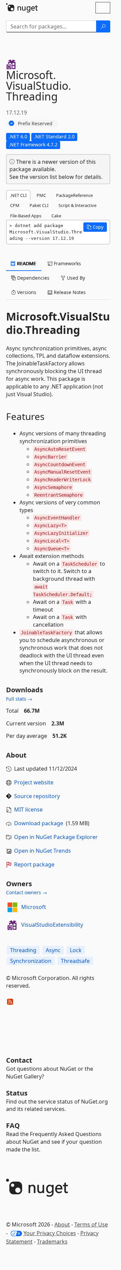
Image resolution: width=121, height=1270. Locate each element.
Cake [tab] (56, 216)
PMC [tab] (41, 195)
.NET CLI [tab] (18, 195)
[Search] (103, 26)
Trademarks (52, 1241)
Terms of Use (91, 1224)
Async (53, 950)
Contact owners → (26, 892)
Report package (34, 864)
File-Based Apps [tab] (25, 216)
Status (17, 1093)
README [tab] (26, 263)
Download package (38, 823)
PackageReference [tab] (74, 195)
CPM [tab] (14, 205)
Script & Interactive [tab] (77, 205)
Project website (33, 782)
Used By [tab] (75, 278)
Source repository (37, 796)
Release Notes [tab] (69, 292)
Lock (76, 950)
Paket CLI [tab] (39, 205)
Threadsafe (75, 961)
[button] (95, 227)
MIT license (28, 809)
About (62, 1224)
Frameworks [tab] (66, 263)
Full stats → (19, 699)
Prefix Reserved (35, 123)
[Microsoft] (12, 907)
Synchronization (30, 961)
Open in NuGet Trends (42, 850)
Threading (23, 950)
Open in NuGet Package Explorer (56, 837)
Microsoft (33, 907)
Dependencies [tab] (32, 278)
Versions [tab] (26, 292)
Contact (19, 1060)
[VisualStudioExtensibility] (12, 925)
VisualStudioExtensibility (52, 924)
